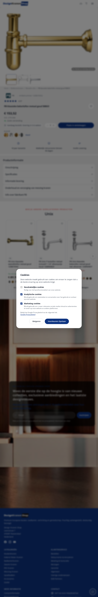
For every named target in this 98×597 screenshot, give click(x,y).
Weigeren (36, 321)
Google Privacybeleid (27, 314)
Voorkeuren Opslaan (57, 321)
